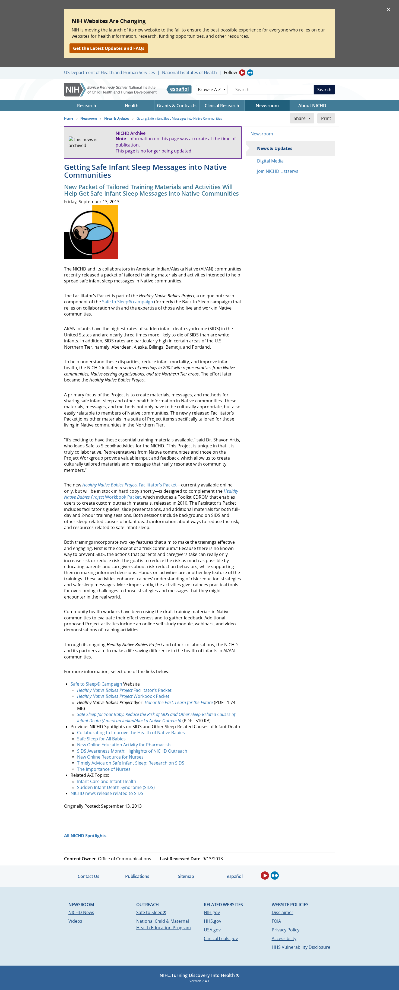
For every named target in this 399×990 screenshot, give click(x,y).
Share (300, 118)
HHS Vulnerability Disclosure (301, 947)
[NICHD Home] (111, 90)
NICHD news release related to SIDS (107, 793)
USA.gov (212, 930)
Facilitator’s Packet (129, 485)
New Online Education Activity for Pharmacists (124, 745)
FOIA (276, 921)
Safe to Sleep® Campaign (97, 684)
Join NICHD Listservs (277, 171)
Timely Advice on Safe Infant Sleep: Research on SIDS (130, 763)
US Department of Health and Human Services (109, 72)
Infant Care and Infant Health (106, 781)
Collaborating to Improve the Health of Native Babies (131, 733)
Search (324, 90)
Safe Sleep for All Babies (101, 739)
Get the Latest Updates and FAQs (108, 48)
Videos (75, 921)
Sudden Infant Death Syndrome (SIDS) (116, 787)
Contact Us (88, 876)
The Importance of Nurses (104, 769)
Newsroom (262, 134)
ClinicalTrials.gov (221, 938)
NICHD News (81, 912)
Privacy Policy (285, 930)
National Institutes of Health (189, 72)
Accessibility (284, 938)
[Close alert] (388, 9)
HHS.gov (212, 921)
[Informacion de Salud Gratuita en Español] (179, 89)
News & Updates (274, 148)
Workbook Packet (123, 696)
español (234, 876)
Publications (137, 876)
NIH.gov (212, 912)
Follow (230, 72)
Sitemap (186, 876)
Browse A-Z (209, 90)
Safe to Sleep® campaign (127, 302)
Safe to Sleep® (151, 912)
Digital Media (270, 161)
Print (326, 118)
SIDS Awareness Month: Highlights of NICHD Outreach (132, 751)
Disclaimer (282, 912)
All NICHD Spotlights (85, 836)
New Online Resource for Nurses (110, 757)
